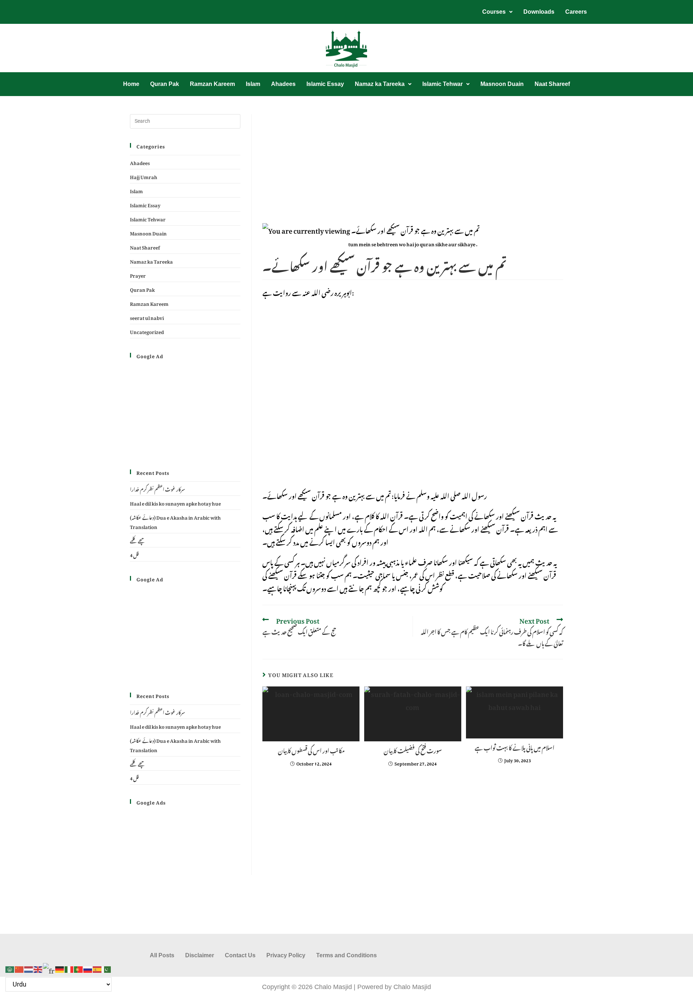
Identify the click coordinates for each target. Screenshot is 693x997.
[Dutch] (29, 967)
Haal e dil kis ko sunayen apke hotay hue (175, 502)
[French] (49, 967)
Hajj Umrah (143, 176)
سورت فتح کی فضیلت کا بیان (413, 750)
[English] (38, 967)
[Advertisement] (412, 167)
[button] (497, 12)
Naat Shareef (552, 84)
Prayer (138, 275)
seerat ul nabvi (147, 317)
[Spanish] (97, 967)
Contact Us (240, 955)
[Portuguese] (78, 967)
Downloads (538, 12)
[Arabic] (10, 967)
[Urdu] (107, 967)
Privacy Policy (285, 955)
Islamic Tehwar (442, 84)
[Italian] (69, 967)
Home (131, 84)
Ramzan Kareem (212, 84)
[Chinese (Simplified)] (19, 967)
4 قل (134, 554)
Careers (576, 12)
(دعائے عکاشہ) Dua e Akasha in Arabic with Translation (175, 521)
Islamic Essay (325, 84)
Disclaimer (199, 955)
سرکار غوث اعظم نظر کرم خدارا (157, 488)
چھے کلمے (137, 540)
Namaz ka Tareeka (380, 84)
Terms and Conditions (346, 955)
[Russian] (88, 967)
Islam (253, 84)
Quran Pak (164, 84)
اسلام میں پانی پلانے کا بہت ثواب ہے (514, 747)
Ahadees (283, 84)
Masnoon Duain (502, 84)
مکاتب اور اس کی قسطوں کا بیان (311, 750)
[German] (60, 967)
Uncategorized (147, 331)
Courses (494, 12)
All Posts (162, 955)
